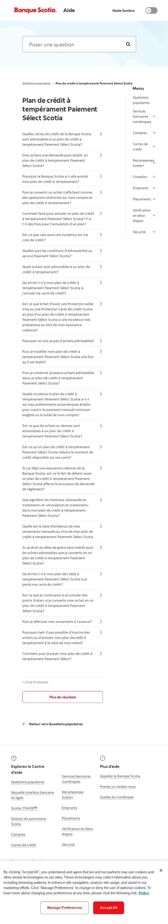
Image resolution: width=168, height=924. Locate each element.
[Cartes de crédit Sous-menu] (154, 146)
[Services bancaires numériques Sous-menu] (154, 116)
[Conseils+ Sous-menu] (154, 176)
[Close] (161, 870)
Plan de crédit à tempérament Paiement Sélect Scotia (59, 109)
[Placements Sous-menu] (154, 199)
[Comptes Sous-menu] (154, 133)
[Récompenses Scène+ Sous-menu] (154, 163)
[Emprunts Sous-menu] (154, 188)
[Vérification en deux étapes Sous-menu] (154, 215)
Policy (144, 893)
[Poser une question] (128, 44)
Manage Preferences (64, 908)
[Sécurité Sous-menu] (154, 232)
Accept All (108, 908)
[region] (84, 892)
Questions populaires (36, 83)
